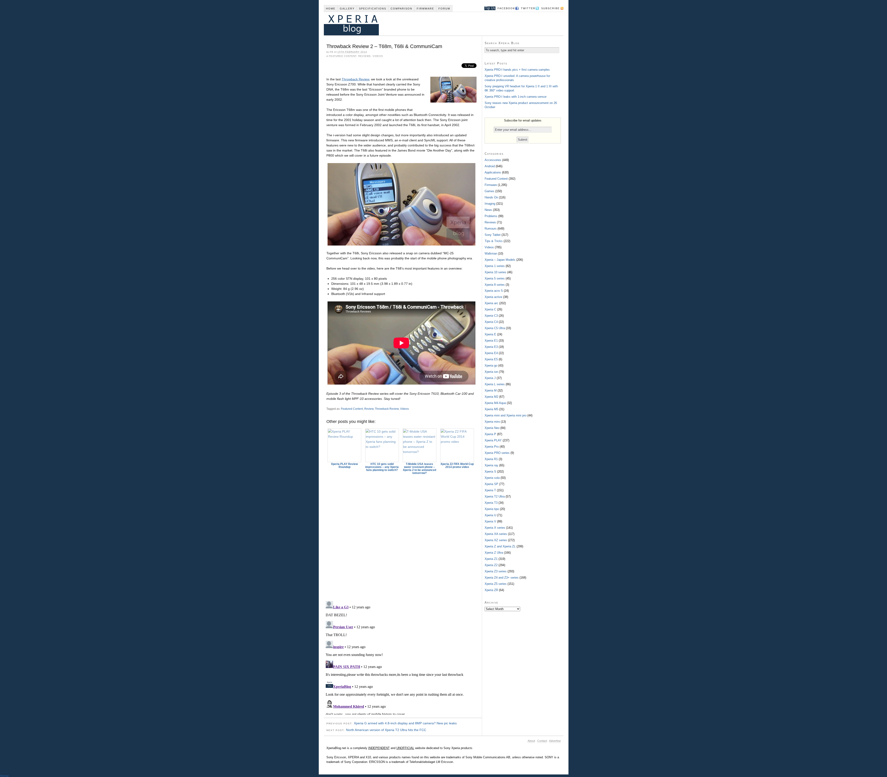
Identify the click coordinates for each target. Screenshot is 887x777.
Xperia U (490, 515)
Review (369, 408)
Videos (378, 56)
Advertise (555, 741)
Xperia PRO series (497, 453)
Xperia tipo (492, 509)
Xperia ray (491, 465)
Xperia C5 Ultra (495, 328)
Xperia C (490, 309)
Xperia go (491, 365)
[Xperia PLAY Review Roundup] (344, 445)
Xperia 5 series (495, 278)
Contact (542, 741)
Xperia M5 (491, 409)
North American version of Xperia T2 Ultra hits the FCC (386, 730)
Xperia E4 (491, 353)
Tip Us (488, 8)
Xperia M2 (491, 396)
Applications (493, 172)
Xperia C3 (491, 315)
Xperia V (490, 521)
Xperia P (490, 434)
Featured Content (342, 56)
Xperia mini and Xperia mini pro (505, 415)
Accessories (493, 160)
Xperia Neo (492, 428)
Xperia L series (495, 384)
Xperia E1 (491, 340)
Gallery (347, 8)
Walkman (491, 253)
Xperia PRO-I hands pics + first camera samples (517, 69)
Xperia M (491, 390)
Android (490, 166)
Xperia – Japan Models (500, 259)
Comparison (401, 8)
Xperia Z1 (491, 559)
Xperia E (490, 334)
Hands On (491, 197)
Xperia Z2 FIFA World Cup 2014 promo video (457, 465)
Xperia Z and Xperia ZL (500, 546)
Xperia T (490, 490)
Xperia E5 (491, 359)
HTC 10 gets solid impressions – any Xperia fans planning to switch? (382, 467)
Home (330, 8)
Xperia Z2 (491, 565)
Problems (491, 216)
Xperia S (490, 471)
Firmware (425, 8)
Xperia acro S (494, 290)
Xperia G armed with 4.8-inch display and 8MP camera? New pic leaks (405, 723)
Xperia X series (495, 527)
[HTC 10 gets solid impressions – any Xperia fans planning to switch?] (382, 445)
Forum (444, 8)
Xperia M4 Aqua (495, 403)
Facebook (506, 8)
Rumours (491, 228)
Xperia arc (491, 303)
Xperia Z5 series (496, 584)
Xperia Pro (492, 446)
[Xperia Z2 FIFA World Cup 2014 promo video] (457, 445)
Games (489, 191)
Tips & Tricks (494, 241)
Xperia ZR (491, 590)
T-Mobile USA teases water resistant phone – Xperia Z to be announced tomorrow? (419, 468)
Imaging (490, 203)
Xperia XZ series (496, 540)
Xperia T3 (491, 502)
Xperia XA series (496, 534)
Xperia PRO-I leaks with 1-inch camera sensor (516, 96)
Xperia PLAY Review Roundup (344, 465)
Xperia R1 (491, 459)
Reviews (364, 56)
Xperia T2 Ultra (495, 496)
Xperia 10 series (495, 272)
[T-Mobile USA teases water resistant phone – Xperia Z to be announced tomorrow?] (419, 445)
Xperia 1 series (495, 266)
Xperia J (490, 378)
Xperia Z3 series (496, 571)
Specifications (372, 8)
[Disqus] (403, 535)
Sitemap (4, 775)
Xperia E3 (491, 347)
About (531, 741)
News (488, 210)
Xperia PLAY (493, 440)
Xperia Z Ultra (494, 552)
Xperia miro (492, 421)
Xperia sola (492, 478)
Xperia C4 (491, 322)
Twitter (528, 8)
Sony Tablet (493, 235)
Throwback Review (355, 79)
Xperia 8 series (495, 284)
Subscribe (550, 8)
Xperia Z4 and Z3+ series (502, 577)
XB (331, 52)
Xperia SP (491, 484)
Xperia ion (491, 371)
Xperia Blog (437, 23)
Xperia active (493, 297)
